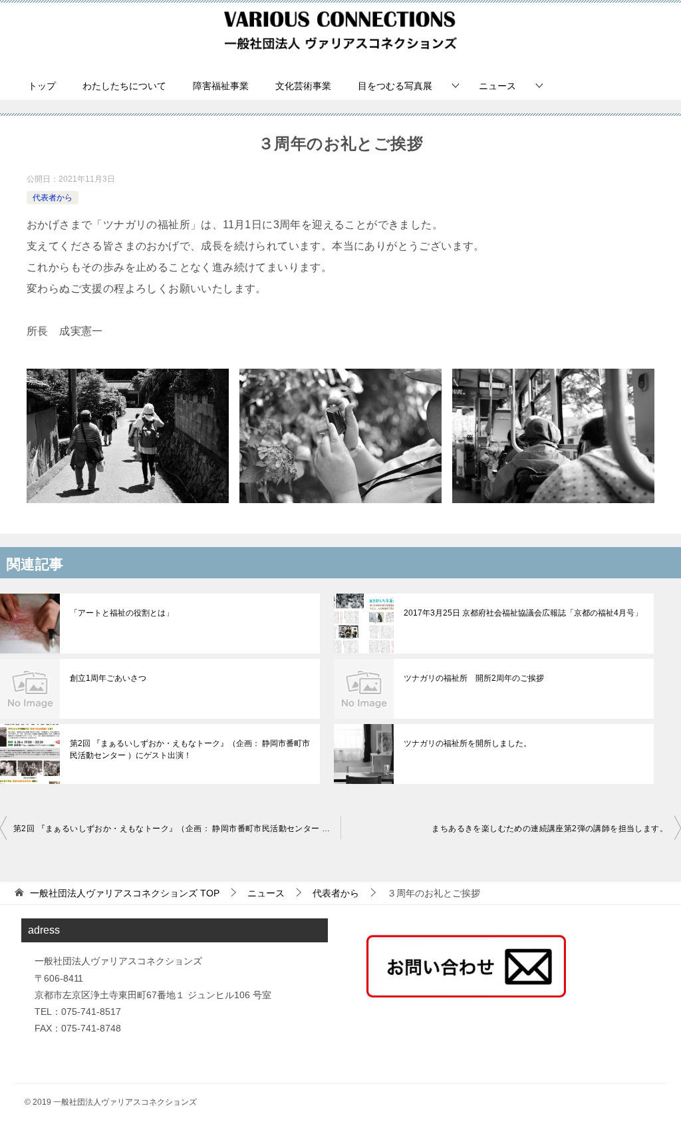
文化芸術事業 (303, 86)
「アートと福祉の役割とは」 (122, 613)
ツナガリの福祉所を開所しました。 (467, 743)
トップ (42, 86)
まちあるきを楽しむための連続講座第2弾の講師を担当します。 (550, 828)
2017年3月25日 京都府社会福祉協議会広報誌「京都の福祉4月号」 (523, 613)
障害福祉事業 (221, 86)
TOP (124, 893)
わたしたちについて (124, 86)
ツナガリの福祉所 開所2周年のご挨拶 (474, 678)
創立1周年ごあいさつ (108, 678)
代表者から (52, 197)
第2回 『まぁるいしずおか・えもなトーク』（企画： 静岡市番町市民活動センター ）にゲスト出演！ (190, 749)
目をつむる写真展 (395, 86)
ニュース (497, 86)
